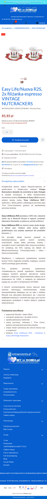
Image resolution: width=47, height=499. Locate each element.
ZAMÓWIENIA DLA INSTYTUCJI (14, 446)
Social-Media (8, 462)
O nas (5, 440)
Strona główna (7, 28)
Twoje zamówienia (10, 389)
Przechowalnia (9, 395)
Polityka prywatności (11, 426)
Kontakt (6, 465)
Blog (5, 459)
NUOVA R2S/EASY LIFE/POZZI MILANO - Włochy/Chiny (21, 108)
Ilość (3, 128)
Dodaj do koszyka (22, 140)
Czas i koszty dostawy (12, 406)
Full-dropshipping (10, 456)
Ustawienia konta (10, 392)
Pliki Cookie (7, 429)
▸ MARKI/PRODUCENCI (21, 28)
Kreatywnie (7, 443)
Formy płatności (9, 409)
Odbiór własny (9, 415)
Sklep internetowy (21, 493)
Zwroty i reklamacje (10, 375)
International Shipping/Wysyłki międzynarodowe (21, 412)
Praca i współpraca (10, 453)
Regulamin (7, 378)
